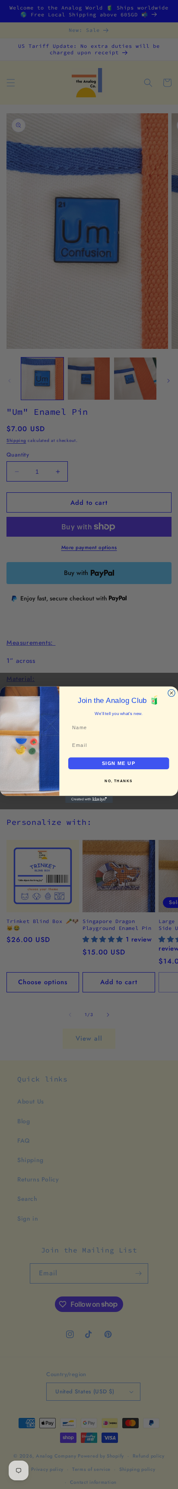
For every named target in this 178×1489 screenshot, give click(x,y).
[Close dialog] (171, 692)
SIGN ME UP (119, 763)
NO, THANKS (119, 781)
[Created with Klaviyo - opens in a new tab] (89, 799)
